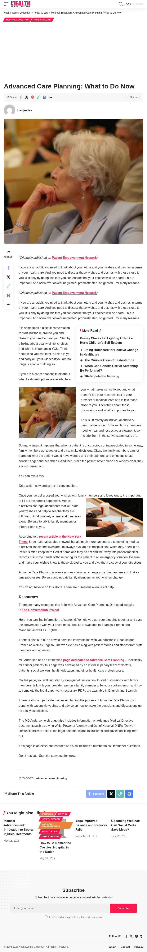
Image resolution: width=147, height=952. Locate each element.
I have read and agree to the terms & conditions (75, 917)
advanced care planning (51, 778)
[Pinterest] (136, 936)
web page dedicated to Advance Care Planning (90, 660)
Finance (63, 814)
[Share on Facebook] (20, 97)
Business (47, 814)
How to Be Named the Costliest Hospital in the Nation (55, 847)
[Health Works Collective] (20, 4)
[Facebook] (126, 936)
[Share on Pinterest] (32, 97)
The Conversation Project (40, 610)
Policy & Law (49, 831)
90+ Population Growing (101, 376)
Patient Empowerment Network (74, 257)
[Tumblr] (141, 936)
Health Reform (51, 819)
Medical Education (17, 20)
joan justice (24, 110)
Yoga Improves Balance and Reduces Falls (91, 825)
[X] (131, 936)
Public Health (42, 20)
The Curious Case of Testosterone (109, 360)
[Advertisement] (73, 52)
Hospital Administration (51, 825)
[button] (7, 4)
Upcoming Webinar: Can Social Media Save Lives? (125, 825)
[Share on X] (26, 97)
